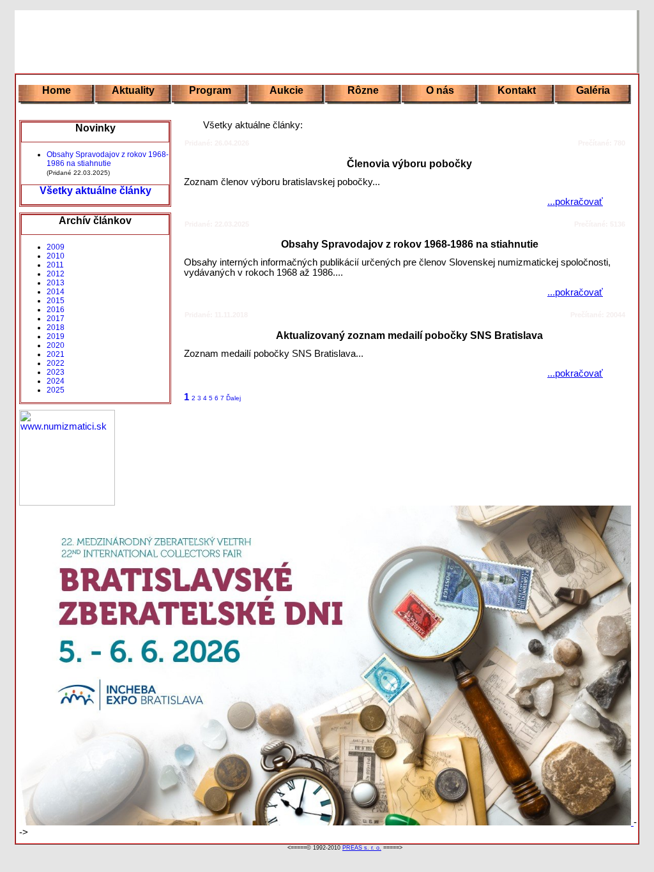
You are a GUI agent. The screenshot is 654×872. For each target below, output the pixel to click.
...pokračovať (575, 202)
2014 (56, 291)
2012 (56, 273)
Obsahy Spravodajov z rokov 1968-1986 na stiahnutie (108, 159)
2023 (56, 372)
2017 (56, 318)
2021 (56, 354)
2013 (56, 282)
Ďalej (233, 398)
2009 (56, 247)
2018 (56, 327)
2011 (55, 264)
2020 (56, 345)
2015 (56, 300)
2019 (56, 336)
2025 (56, 390)
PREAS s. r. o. (361, 848)
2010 (56, 256)
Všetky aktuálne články (95, 190)
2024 (56, 381)
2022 (56, 363)
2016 (56, 309)
